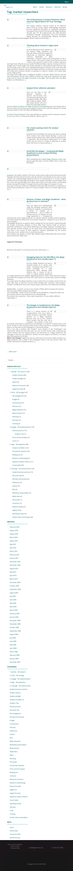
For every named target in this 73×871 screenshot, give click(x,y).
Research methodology (20, 458)
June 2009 (13, 600)
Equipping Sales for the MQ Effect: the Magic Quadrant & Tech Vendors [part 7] (46, 258)
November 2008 (15, 624)
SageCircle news (17, 389)
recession (15, 503)
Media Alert (16, 496)
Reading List (16, 455)
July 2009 (13, 596)
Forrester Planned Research (16, 114)
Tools (14, 441)
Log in (12, 827)
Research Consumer (19, 385)
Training (15, 424)
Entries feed (14, 831)
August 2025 (14, 530)
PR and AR (15, 500)
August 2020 (14, 569)
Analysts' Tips (19, 434)
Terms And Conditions (15, 845)
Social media (16, 465)
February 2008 (14, 655)
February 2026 (14, 527)
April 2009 (13, 607)
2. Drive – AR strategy (17, 392)
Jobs (13, 489)
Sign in (67, 2)
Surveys (64, 7)
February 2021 (14, 555)
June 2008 (13, 641)
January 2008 (14, 659)
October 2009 (14, 586)
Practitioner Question (19, 451)
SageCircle (15, 510)
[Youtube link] (39, 860)
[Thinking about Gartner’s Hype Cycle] (16, 53)
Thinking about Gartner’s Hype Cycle (42, 45)
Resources (49, 7)
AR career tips (17, 476)
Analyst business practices (21, 472)
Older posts (12, 352)
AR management (18, 396)
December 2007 (15, 662)
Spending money (18, 514)
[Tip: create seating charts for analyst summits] (16, 136)
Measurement (17, 413)
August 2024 (14, 534)
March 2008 (14, 652)
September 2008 (15, 631)
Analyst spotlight (18, 379)
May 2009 (13, 603)
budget (14, 399)
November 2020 (15, 565)
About (35, 7)
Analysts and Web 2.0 (19, 448)
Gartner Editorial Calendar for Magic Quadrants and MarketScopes (29, 106)
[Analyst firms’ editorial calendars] (16, 96)
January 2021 (14, 558)
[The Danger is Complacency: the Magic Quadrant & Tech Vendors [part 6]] (16, 313)
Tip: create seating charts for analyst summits (42, 129)
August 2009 (14, 593)
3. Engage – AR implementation (20, 427)
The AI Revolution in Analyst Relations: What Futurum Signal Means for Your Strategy (46, 20)
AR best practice (17, 431)
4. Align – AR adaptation (18, 444)
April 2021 (13, 548)
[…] (49, 38)
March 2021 (14, 551)
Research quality (18, 507)
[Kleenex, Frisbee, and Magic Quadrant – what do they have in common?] (16, 207)
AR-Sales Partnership (19, 479)
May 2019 (13, 572)
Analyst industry (17, 375)
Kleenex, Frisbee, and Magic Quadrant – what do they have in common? (46, 200)
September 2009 (15, 589)
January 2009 (14, 617)
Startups (15, 420)
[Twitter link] (34, 860)
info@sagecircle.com (36, 848)
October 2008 (14, 627)
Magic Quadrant (17, 410)
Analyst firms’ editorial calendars (41, 88)
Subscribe (57, 7)
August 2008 (14, 634)
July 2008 (13, 638)
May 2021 (13, 544)
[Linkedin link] (36, 860)
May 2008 (13, 645)
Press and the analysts (20, 437)
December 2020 (15, 562)
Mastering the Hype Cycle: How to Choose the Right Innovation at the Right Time (36, 77)
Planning (15, 417)
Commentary (16, 403)
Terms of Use (15, 846)
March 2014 (14, 579)
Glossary (15, 406)
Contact (41, 7)
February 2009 (14, 614)
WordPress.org (15, 838)
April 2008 (13, 648)
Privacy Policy (15, 848)
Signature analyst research (21, 462)
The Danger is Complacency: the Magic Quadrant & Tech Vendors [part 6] (43, 306)
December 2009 (15, 582)
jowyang (10, 175)
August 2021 (14, 541)
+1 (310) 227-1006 (57, 848)
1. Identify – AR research (18, 372)
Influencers (16, 482)
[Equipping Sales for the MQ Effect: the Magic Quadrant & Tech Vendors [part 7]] (16, 265)
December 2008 (15, 620)
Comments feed (15, 834)
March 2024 (14, 537)
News (14, 382)
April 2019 (13, 575)
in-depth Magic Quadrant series (51, 159)
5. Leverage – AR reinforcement (20, 469)
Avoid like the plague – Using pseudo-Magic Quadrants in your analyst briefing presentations (45, 153)
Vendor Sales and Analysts (21, 517)
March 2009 (14, 610)
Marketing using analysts (20, 493)
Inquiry (14, 486)
